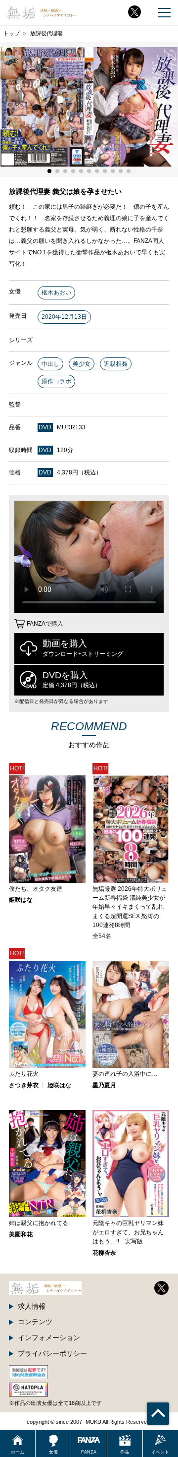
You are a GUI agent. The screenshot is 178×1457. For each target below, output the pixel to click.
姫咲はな (21, 900)
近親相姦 (116, 364)
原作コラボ (56, 381)
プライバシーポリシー (52, 1353)
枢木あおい (56, 292)
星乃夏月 (104, 1085)
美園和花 (21, 1234)
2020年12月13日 (64, 317)
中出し (50, 364)
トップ (11, 33)
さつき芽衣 (24, 1085)
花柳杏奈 (104, 1253)
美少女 (81, 364)
